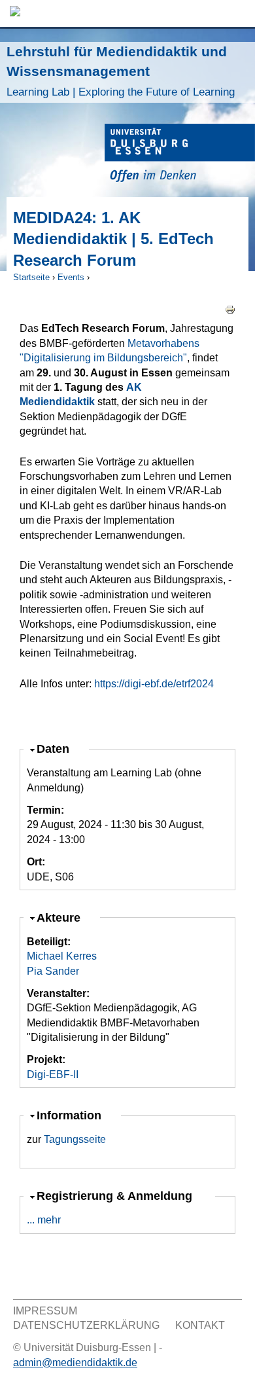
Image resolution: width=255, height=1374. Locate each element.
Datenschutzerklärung (86, 1325)
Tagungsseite (75, 1139)
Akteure (64, 917)
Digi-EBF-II (52, 1074)
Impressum (45, 1310)
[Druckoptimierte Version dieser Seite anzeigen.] (230, 308)
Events (71, 277)
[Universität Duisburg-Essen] (180, 155)
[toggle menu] (238, 13)
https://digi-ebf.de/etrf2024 (154, 683)
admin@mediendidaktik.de (75, 1362)
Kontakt (200, 1325)
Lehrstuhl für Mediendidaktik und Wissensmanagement (121, 71)
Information (70, 1115)
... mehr (44, 1219)
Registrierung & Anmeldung (116, 1195)
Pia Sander (53, 971)
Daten (58, 748)
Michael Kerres (62, 956)
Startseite (31, 277)
